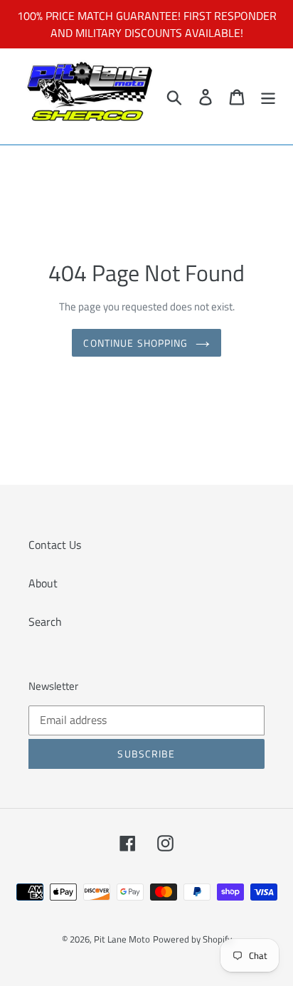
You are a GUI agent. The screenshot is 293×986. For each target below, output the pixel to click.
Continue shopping (135, 342)
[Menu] (268, 96)
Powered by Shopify (192, 939)
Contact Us (54, 544)
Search (45, 621)
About (43, 583)
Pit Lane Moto (122, 939)
